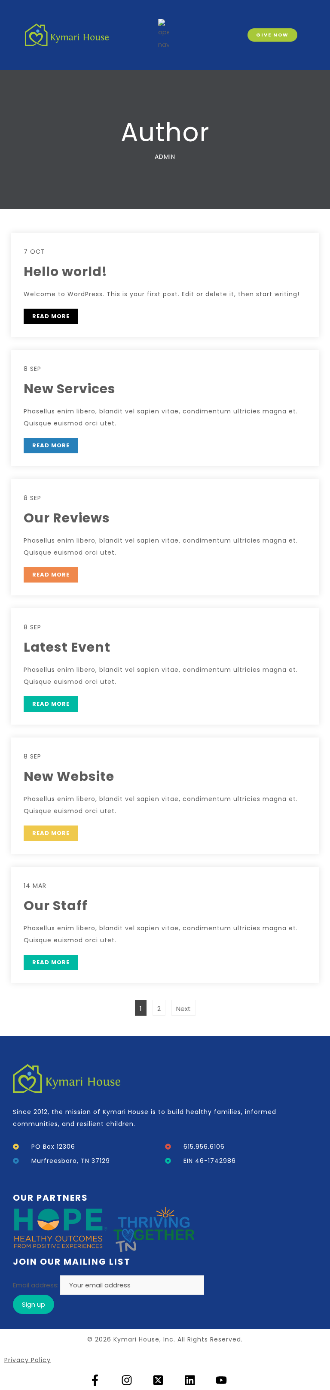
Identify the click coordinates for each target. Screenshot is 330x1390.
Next (183, 1008)
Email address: (36, 1285)
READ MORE (51, 316)
